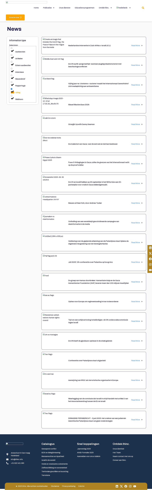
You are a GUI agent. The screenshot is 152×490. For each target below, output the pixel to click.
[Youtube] (134, 486)
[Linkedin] (117, 486)
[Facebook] (125, 486)
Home (36, 8)
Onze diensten (64, 8)
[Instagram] (130, 486)
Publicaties (47, 8)
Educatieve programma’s (84, 8)
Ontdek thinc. (104, 8)
